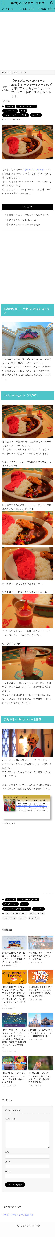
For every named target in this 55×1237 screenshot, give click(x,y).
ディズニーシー (10, 111)
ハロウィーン (9, 918)
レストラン (36, 115)
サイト (8, 1172)
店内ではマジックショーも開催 (24, 224)
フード (23, 111)
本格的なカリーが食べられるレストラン (29, 215)
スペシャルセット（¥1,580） (24, 220)
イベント (10, 106)
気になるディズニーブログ (27, 3)
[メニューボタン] (3, 3)
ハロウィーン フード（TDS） (16, 115)
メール (8, 1162)
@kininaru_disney (34, 169)
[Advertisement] (27, 40)
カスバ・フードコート (16, 913)
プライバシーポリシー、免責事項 (17, 1215)
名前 (7, 1152)
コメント (10, 1119)
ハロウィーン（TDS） (26, 106)
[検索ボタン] (52, 3)
